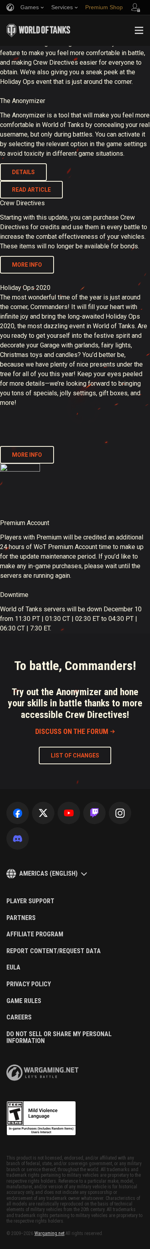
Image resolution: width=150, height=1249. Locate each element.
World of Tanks (38, 30)
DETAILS (23, 172)
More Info (27, 455)
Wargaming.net (49, 1233)
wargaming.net (42, 1073)
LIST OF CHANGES (75, 755)
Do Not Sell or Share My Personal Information (59, 1038)
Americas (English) (48, 873)
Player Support (30, 901)
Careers (19, 1017)
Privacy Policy (28, 984)
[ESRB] (41, 1118)
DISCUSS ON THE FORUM (71, 731)
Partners (21, 918)
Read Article (31, 189)
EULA (13, 967)
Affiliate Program (34, 934)
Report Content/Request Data (53, 951)
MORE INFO (27, 265)
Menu (139, 30)
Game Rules (23, 1001)
